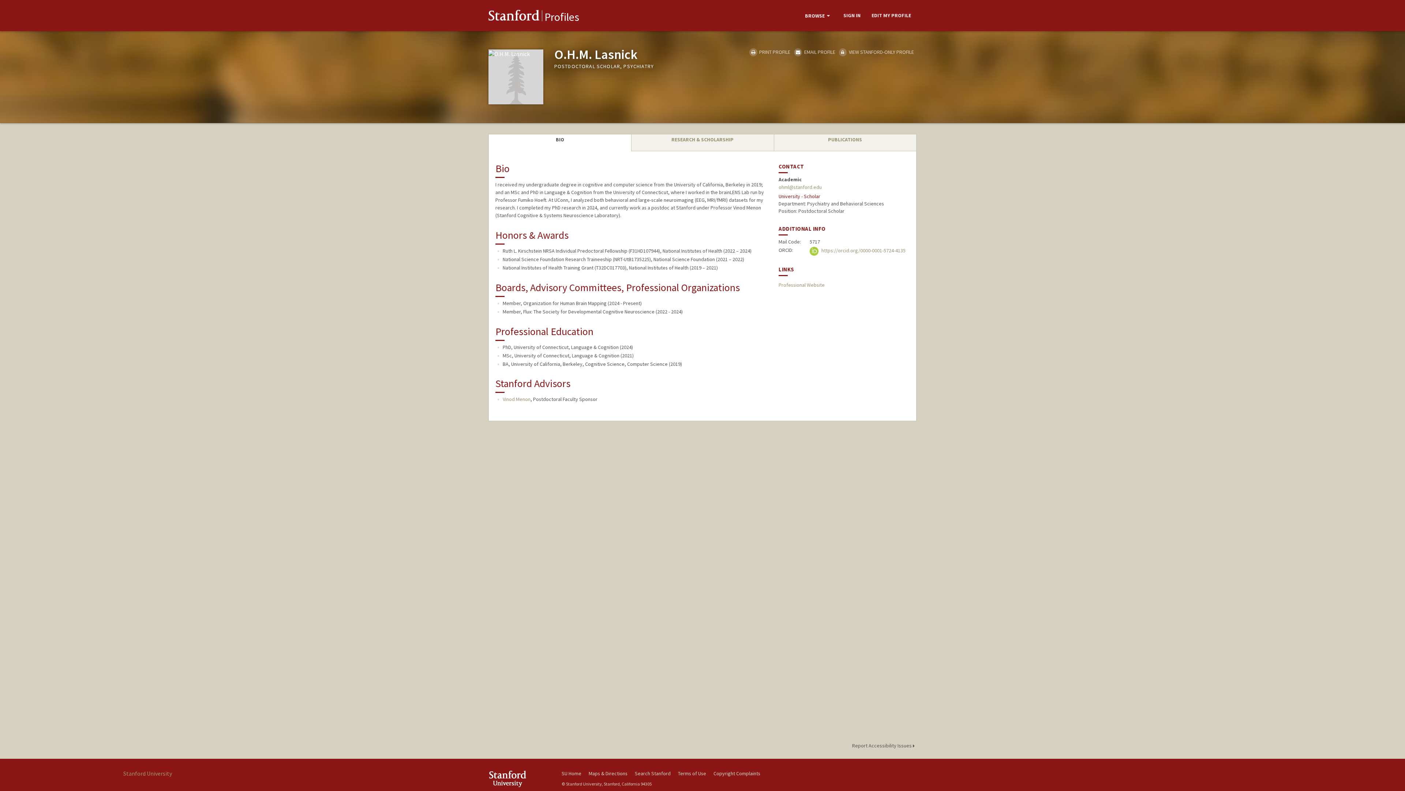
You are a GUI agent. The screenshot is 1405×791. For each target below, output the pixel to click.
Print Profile (774, 52)
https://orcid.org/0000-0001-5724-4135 (863, 250)
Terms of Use (692, 773)
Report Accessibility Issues (882, 745)
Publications (845, 139)
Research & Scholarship (702, 139)
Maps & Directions (608, 773)
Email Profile (819, 52)
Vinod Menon (517, 399)
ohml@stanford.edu (800, 187)
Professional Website (802, 285)
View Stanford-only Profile (881, 52)
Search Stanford (653, 773)
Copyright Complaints (736, 773)
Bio (560, 139)
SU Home (571, 773)
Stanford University (519, 779)
